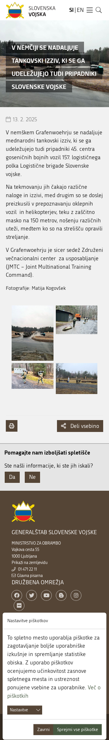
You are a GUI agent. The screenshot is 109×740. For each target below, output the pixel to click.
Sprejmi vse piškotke (77, 729)
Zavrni (43, 729)
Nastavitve (19, 710)
